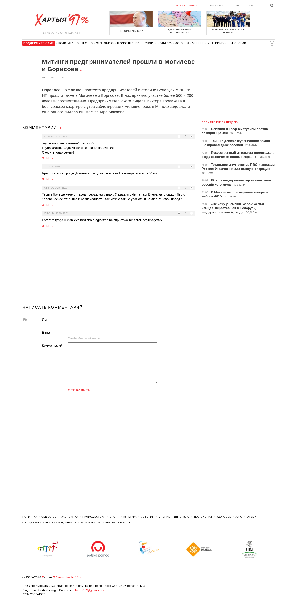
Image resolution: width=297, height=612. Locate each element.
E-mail (46, 332)
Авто (238, 516)
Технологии (236, 43)
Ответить (50, 158)
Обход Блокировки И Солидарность (49, 522)
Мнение (198, 43)
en (251, 5)
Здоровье (223, 516)
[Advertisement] (108, 268)
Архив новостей (221, 5)
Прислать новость (188, 5)
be (238, 5)
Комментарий (52, 345)
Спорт (149, 43)
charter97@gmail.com (89, 590)
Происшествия (129, 43)
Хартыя (61, 20)
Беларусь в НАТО (117, 522)
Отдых (251, 516)
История (182, 43)
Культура (165, 43)
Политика (65, 43)
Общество (85, 43)
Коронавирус (91, 522)
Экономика (105, 43)
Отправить (79, 390)
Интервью (216, 43)
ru (244, 5)
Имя (45, 319)
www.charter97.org (70, 577)
